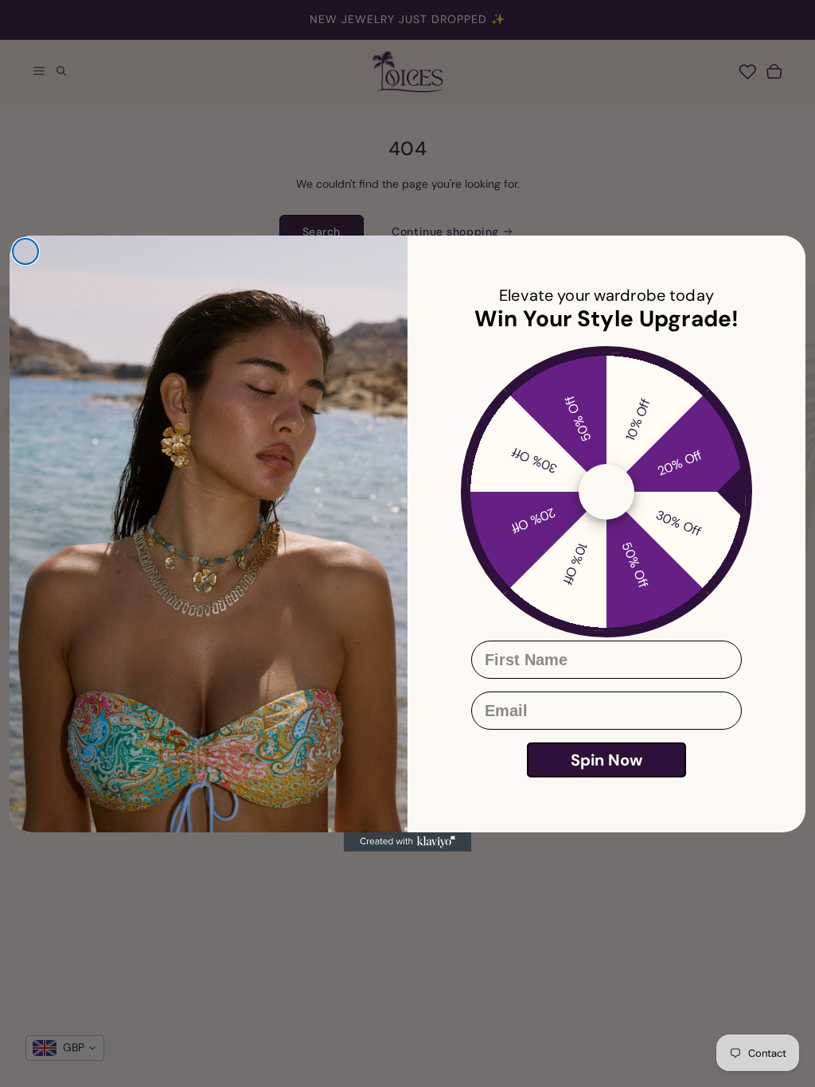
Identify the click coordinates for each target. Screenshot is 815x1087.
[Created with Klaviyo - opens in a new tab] (407, 841)
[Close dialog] (25, 251)
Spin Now (606, 760)
